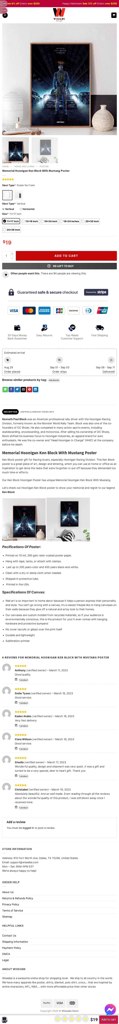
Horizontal (28, 209)
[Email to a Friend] (23, 389)
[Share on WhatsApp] (5, 389)
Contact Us (9, 935)
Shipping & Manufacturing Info (37, 411)
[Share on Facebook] (11, 389)
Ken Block (54, 380)
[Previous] (8, 79)
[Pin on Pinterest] (29, 389)
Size (5, 213)
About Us (7, 892)
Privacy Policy (10, 904)
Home (5, 166)
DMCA (6, 953)
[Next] (110, 79)
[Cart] (114, 15)
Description (10, 411)
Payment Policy (11, 947)
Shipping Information (15, 941)
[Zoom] (6, 131)
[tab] (10, 411)
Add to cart (66, 256)
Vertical (9, 209)
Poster (44, 166)
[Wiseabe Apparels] (59, 15)
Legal (5, 960)
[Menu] (5, 15)
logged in (28, 827)
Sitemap (7, 916)
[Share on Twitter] (17, 389)
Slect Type (9, 185)
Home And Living (24, 166)
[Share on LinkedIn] (35, 389)
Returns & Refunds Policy (17, 898)
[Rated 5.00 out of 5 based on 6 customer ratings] (59, 179)
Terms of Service (12, 910)
